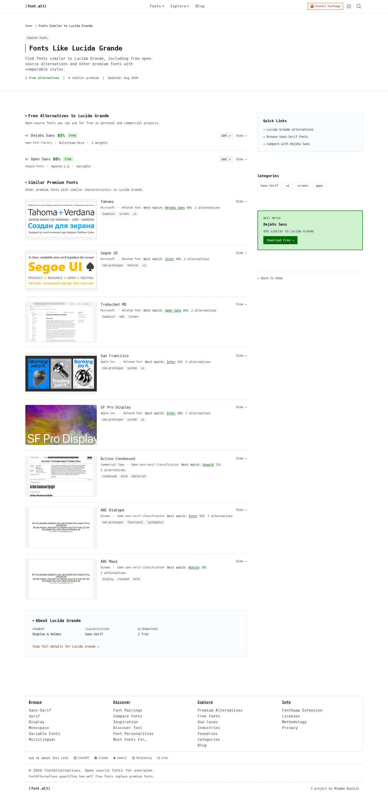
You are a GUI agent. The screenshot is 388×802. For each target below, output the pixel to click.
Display (36, 722)
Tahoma (107, 202)
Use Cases (208, 722)
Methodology (294, 722)
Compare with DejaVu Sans (286, 144)
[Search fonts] (359, 6)
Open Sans (40, 159)
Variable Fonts (44, 734)
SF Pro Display (116, 407)
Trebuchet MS (113, 304)
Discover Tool (127, 728)
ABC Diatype (112, 510)
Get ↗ (226, 135)
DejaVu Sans (43, 135)
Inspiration (125, 722)
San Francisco (115, 356)
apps (319, 185)
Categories (209, 739)
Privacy (290, 728)
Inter (169, 259)
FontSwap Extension (302, 710)
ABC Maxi (109, 561)
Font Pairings (127, 710)
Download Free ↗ (280, 240)
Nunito (194, 567)
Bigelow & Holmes (47, 634)
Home (28, 26)
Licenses (291, 716)
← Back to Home (270, 278)
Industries (209, 728)
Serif (34, 716)
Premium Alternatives (220, 710)
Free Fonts (209, 716)
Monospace (39, 728)
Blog (200, 6)
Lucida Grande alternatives (288, 129)
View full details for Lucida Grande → (66, 646)
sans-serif (269, 185)
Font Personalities (133, 734)
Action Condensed (118, 459)
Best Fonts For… (130, 739)
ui (288, 185)
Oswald (208, 464)
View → (241, 135)
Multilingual (42, 739)
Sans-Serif (40, 710)
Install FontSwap (327, 6)
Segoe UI (109, 253)
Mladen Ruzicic (346, 788)
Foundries (208, 734)
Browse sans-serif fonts (285, 136)
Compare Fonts (127, 716)
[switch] (349, 6)
